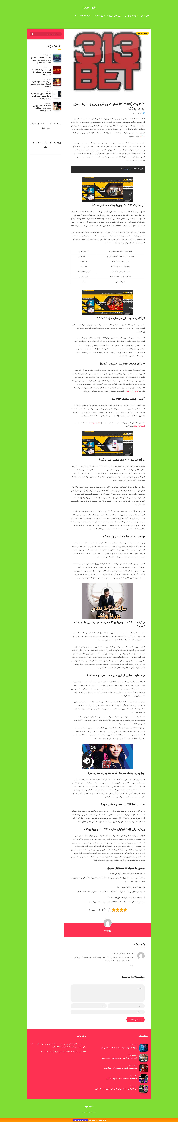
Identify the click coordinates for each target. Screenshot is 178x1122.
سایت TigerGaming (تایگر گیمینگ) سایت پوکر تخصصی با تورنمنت (41, 84)
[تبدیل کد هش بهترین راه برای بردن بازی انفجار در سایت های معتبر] (143, 1048)
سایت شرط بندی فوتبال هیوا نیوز (41, 125)
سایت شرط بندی (131, 15)
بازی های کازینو (115, 15)
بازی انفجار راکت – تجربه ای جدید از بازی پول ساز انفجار (122, 1078)
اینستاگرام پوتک (139, 426)
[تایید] (33, 34)
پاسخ (131, 966)
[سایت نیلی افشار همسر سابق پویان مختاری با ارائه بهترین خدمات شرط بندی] (143, 1089)
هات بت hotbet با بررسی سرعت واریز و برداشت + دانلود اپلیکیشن (42, 108)
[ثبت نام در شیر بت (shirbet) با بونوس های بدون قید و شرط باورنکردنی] (57, 94)
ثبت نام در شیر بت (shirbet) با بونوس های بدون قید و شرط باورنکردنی (41, 96)
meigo (107, 931)
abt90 (142, 136)
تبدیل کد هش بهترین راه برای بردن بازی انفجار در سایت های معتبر (119, 1047)
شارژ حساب (100, 15)
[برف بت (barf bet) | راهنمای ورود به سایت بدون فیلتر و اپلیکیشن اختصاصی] (57, 58)
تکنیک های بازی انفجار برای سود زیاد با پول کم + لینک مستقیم (119, 1058)
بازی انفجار (89, 8)
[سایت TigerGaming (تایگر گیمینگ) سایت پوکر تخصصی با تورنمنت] (57, 82)
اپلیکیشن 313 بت (93, 422)
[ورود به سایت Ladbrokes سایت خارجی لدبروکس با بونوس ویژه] (57, 70)
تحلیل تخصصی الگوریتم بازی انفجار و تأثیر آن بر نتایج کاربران (120, 1068)
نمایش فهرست (126, 169)
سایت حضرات (85, 15)
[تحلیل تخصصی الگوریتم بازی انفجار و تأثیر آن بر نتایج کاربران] (143, 1068)
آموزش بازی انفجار (132, 391)
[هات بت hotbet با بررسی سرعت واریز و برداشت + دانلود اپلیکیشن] (57, 106)
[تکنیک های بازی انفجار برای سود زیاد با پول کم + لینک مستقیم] (143, 1058)
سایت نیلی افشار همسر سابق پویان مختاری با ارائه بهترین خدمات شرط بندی (116, 1088)
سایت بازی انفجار (142, 33)
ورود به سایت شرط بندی (80, 1120)
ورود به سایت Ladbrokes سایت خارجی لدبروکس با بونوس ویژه (41, 72)
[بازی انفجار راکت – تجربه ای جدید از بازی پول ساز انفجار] (143, 1078)
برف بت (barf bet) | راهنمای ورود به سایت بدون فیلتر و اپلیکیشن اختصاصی (41, 60)
